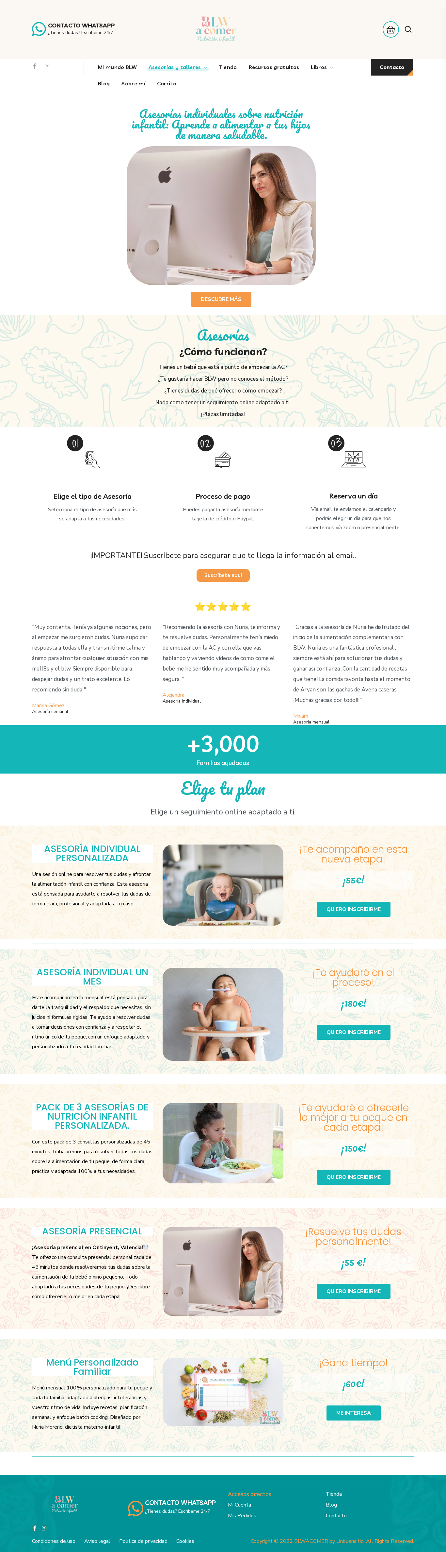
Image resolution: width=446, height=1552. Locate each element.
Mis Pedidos (242, 1515)
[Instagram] (47, 66)
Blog (331, 1504)
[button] (389, 29)
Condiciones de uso (53, 1541)
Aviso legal (97, 1541)
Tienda (334, 1494)
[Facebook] (34, 66)
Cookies (185, 1541)
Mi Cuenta (239, 1504)
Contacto (336, 1515)
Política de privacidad (143, 1541)
